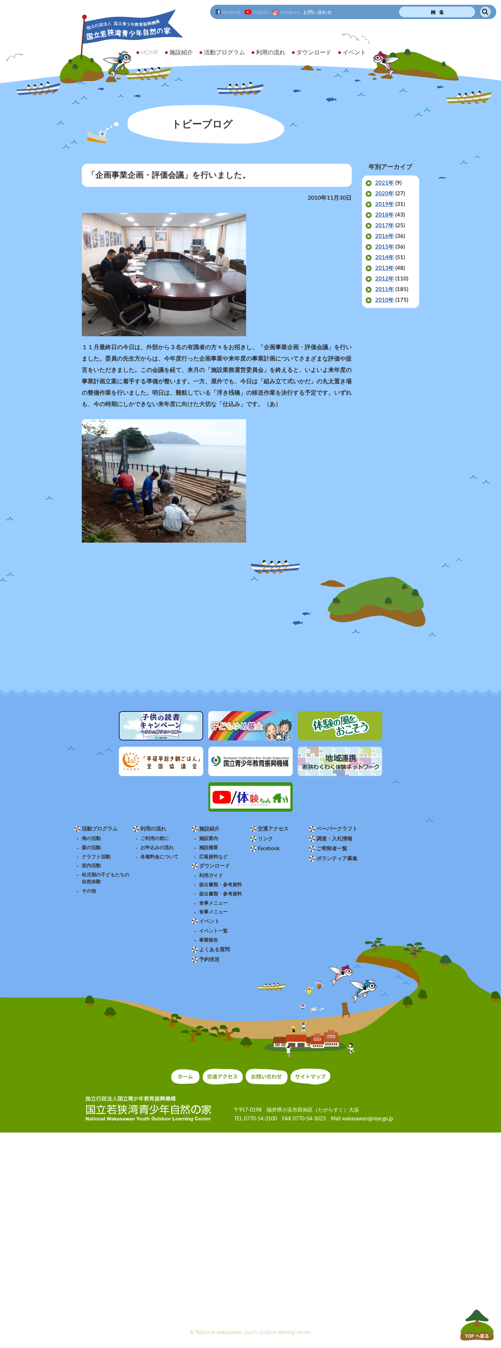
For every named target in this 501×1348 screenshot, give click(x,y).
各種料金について (159, 857)
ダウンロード (214, 866)
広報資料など (213, 857)
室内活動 (91, 865)
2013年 (384, 268)
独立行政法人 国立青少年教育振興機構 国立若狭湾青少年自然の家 (122, 46)
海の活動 (91, 838)
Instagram (290, 12)
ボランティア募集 (337, 858)
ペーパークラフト (337, 828)
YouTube (260, 12)
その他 (89, 891)
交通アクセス (273, 828)
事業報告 (208, 940)
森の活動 (91, 847)
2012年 (384, 279)
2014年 (384, 257)
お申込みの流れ (157, 847)
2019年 (384, 204)
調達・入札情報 (334, 838)
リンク (265, 838)
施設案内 (208, 838)
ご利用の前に (154, 838)
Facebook (231, 12)
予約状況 (209, 959)
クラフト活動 (96, 857)
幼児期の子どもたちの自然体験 (105, 878)
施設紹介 (209, 828)
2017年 (384, 225)
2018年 (384, 215)
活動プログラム (100, 828)
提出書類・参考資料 (220, 885)
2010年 (384, 300)
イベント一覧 (213, 931)
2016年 (384, 236)
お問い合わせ (317, 12)
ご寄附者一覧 (332, 848)
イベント (209, 921)
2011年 (384, 289)
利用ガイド (211, 875)
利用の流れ (153, 828)
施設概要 (208, 847)
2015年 (384, 247)
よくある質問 (214, 949)
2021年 (384, 183)
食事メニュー (213, 903)
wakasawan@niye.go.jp (367, 1118)
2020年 (384, 193)
